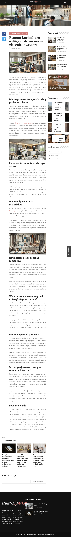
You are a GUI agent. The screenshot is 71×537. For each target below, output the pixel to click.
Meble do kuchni (53, 159)
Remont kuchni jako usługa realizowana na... (62, 66)
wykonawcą (37, 187)
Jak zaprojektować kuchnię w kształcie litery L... (62, 57)
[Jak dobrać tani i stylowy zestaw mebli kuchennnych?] (58, 82)
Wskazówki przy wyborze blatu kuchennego (61, 39)
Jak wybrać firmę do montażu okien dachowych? (41, 512)
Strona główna (14, 15)
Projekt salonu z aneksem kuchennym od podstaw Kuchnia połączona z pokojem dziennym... (23, 460)
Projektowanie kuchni (27, 15)
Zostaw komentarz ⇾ (38, 481)
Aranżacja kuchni (53, 155)
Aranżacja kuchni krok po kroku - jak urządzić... (62, 48)
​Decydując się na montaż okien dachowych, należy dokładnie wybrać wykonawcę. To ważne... (8, 460)
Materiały (12, 211)
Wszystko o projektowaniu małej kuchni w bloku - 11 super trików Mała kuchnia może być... (38, 460)
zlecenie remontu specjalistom (24, 123)
